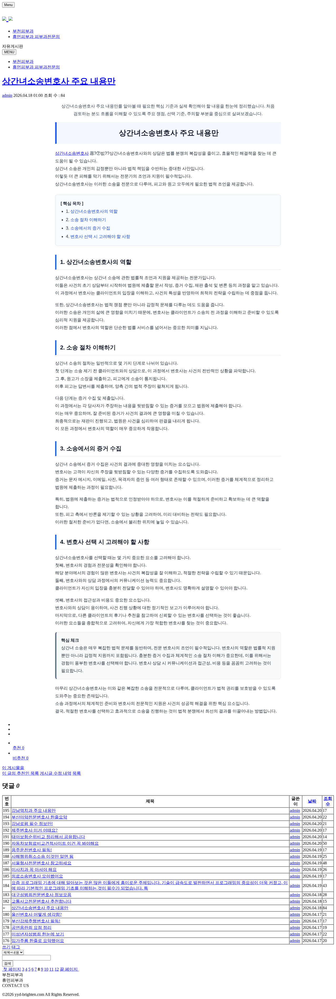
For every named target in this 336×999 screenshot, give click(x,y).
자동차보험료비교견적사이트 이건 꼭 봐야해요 (55, 843)
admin (7, 95)
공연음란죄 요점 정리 (31, 927)
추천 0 (18, 748)
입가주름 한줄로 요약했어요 (38, 940)
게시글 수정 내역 (55, 773)
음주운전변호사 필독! (32, 850)
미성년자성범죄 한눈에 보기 (38, 934)
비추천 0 (20, 758)
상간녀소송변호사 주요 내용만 (59, 81)
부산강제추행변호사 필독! (36, 921)
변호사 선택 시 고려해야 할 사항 (100, 236)
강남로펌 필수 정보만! (32, 823)
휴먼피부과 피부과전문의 (36, 36)
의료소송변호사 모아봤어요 (37, 876)
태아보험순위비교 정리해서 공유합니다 (48, 837)
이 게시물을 (13, 768)
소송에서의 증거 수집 (90, 228)
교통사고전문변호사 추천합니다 (41, 901)
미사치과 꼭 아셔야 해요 (34, 869)
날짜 (312, 801)
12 (57, 969)
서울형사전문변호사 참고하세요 (41, 863)
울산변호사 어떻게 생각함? (37, 914)
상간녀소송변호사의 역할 (94, 211)
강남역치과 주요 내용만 (34, 810)
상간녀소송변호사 (72, 153)
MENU (9, 52)
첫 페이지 (11, 969)
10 (46, 969)
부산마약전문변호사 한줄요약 (39, 817)
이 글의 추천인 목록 (20, 773)
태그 (16, 947)
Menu (8, 5)
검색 (7, 963)
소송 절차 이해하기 (88, 219)
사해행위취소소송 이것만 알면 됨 (43, 856)
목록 (76, 773)
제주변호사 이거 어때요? (34, 830)
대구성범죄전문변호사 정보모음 (41, 894)
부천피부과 (23, 31)
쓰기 (6, 947)
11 (51, 969)
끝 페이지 (69, 969)
